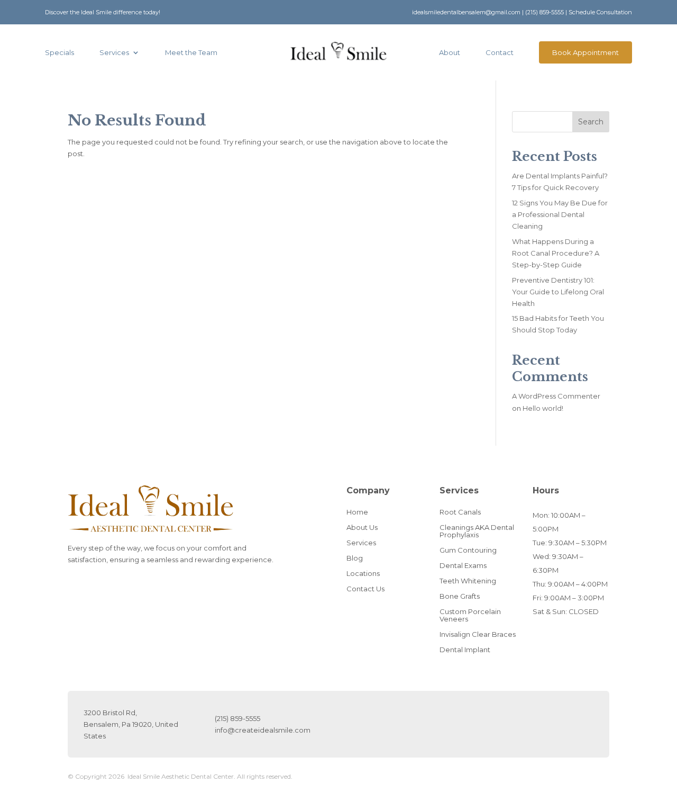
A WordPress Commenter (556, 396)
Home (357, 512)
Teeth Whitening (468, 580)
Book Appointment (585, 52)
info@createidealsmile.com (262, 730)
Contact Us (365, 588)
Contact (500, 52)
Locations (363, 573)
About (449, 52)
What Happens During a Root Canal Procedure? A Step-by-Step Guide (555, 253)
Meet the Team (191, 52)
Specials (59, 52)
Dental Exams (463, 565)
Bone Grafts (460, 596)
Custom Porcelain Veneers (470, 615)
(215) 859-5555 (544, 12)
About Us (362, 527)
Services (114, 52)
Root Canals (460, 512)
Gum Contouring (468, 550)
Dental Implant (465, 649)
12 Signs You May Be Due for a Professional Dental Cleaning (560, 214)
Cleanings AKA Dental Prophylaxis (477, 531)
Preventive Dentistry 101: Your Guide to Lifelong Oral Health (558, 292)
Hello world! (543, 408)
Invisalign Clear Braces (478, 634)
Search (590, 122)
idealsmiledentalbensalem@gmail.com (466, 12)
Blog (354, 558)
